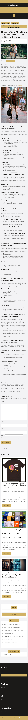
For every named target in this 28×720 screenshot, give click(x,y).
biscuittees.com (14, 5)
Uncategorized (15, 23)
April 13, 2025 (7, 580)
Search (14, 607)
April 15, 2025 (6, 40)
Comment (3, 401)
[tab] (14, 15)
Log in (2, 699)
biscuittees (14, 40)
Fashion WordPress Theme (9, 717)
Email (2, 428)
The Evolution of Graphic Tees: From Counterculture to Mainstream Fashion (13, 532)
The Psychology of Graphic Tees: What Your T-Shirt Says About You (14, 486)
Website (3, 435)
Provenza (19, 85)
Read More (7, 506)
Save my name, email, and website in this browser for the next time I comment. (13, 439)
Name (2, 421)
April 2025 (3, 687)
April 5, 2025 (7, 491)
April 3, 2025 (7, 537)
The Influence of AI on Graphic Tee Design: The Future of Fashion (12, 575)
